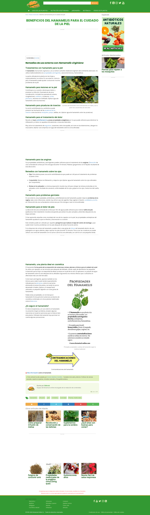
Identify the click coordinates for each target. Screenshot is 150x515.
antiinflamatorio (42, 120)
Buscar (95, 3)
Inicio (27, 14)
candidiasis (88, 200)
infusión (42, 398)
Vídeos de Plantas (100, 11)
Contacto (65, 501)
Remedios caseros (51, 503)
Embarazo (49, 507)
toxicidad (63, 398)
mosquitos (44, 112)
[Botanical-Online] (34, 4)
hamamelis (33, 398)
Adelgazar (32, 505)
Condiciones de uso (94, 512)
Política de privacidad (107, 512)
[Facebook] (94, 501)
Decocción (92, 162)
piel (48, 398)
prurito (94, 200)
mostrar (36, 58)
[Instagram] (103, 501)
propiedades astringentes (52, 73)
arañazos (39, 96)
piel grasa (39, 283)
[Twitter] (100, 501)
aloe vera (34, 301)
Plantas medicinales (34, 14)
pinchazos (29, 98)
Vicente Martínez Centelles (54, 377)
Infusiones (49, 501)
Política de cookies (119, 512)
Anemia (48, 505)
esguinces (48, 125)
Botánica (86, 11)
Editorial (47, 386)
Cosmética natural (34, 507)
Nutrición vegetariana (59, 11)
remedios (55, 398)
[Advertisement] (62, 42)
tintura (73, 228)
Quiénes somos (67, 503)
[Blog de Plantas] (106, 501)
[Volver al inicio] (29, 10)
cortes (52, 96)
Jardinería (76, 11)
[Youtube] (97, 501)
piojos (51, 112)
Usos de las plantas (39, 11)
